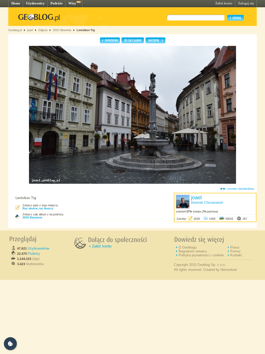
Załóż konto (223, 3)
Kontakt (236, 255)
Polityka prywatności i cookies (201, 255)
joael (30, 30)
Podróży (34, 254)
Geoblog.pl (15, 30)
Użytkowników (38, 248)
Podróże (56, 3)
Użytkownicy (35, 3)
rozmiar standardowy (240, 188)
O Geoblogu (187, 247)
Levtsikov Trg (86, 30)
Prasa (234, 247)
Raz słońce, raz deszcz (38, 208)
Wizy (72, 3)
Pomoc (235, 251)
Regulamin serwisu (193, 251)
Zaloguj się (246, 3)
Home (15, 3)
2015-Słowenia (62, 30)
